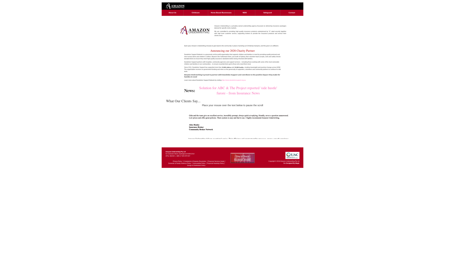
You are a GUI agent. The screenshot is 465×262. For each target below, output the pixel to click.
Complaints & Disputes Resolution (195, 161)
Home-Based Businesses (221, 13)
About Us (172, 13)
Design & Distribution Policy (196, 165)
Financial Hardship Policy (215, 163)
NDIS (245, 13)
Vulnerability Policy (199, 163)
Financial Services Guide (216, 161)
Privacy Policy (177, 161)
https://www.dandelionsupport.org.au (234, 80)
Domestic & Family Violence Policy (179, 163)
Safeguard (267, 13)
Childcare (196, 13)
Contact (292, 13)
